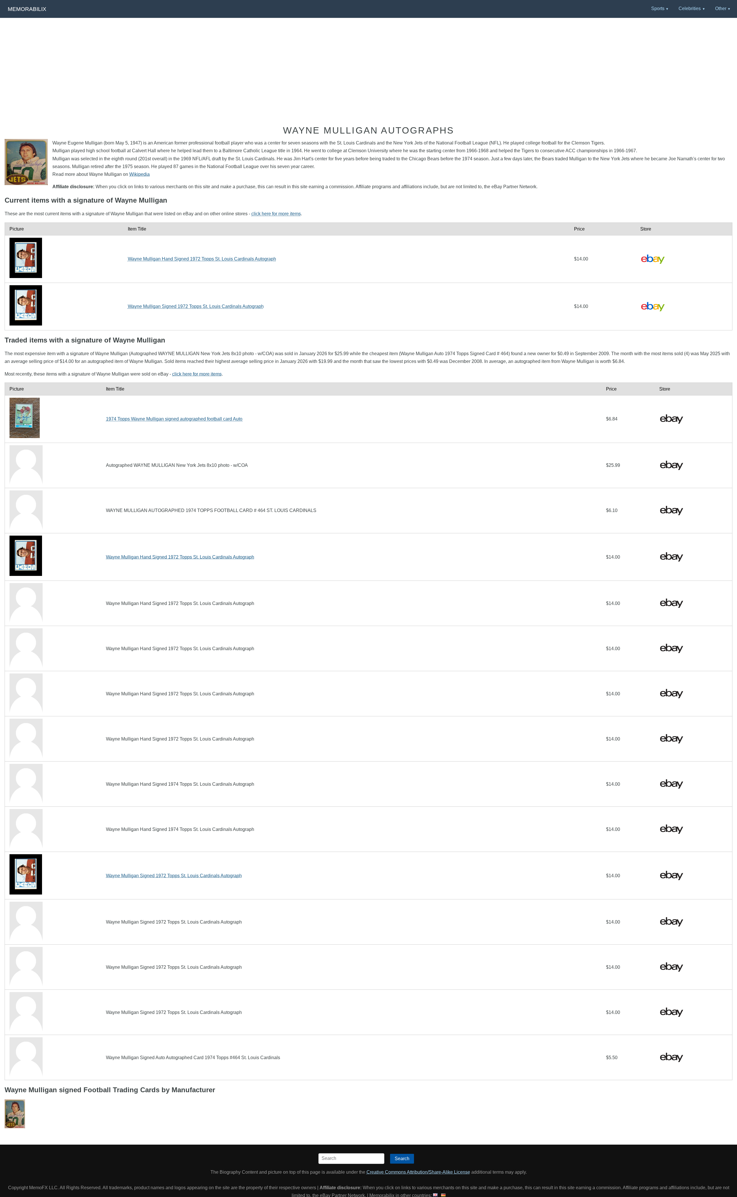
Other (720, 8)
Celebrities (690, 8)
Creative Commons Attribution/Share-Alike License (418, 1172)
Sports (657, 8)
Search (402, 1158)
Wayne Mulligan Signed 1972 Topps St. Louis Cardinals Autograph (196, 306)
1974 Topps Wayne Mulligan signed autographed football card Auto (174, 418)
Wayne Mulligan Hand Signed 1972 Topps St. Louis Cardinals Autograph (202, 258)
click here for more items (276, 213)
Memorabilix (27, 9)
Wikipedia (139, 174)
